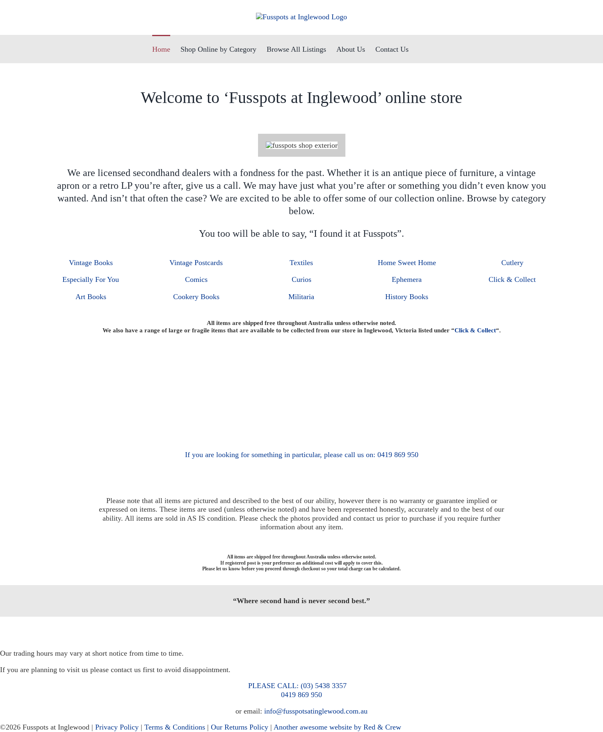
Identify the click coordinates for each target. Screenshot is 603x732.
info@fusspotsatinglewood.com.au (316, 711)
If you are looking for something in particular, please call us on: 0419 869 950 (301, 455)
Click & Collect (475, 330)
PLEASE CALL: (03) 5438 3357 (297, 686)
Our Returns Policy (239, 727)
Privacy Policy (117, 727)
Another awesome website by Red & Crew (337, 727)
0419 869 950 (301, 695)
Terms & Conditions (174, 727)
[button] (438, 49)
